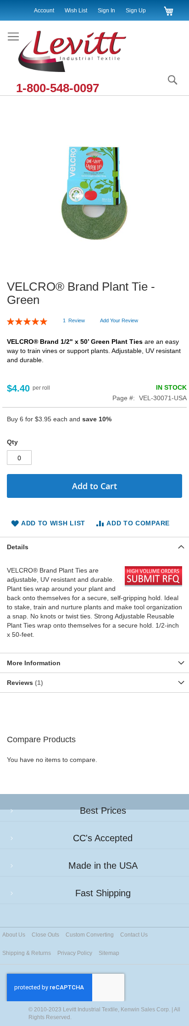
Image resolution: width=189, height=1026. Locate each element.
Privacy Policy (74, 953)
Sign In (106, 10)
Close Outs (45, 935)
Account (44, 10)
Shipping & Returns (26, 953)
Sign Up (136, 10)
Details (17, 547)
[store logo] (81, 52)
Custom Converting (90, 935)
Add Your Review (119, 320)
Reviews (24, 682)
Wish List (76, 10)
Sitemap (109, 953)
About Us (13, 935)
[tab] (94, 547)
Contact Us (134, 935)
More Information (34, 663)
